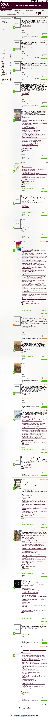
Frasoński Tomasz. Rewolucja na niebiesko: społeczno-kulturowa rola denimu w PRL (34, 256)
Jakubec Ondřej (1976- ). (26, 653)
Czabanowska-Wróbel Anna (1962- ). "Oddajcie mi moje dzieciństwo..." (32, 141)
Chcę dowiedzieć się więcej (20, 716)
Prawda (26, 181)
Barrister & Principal (26, 650)
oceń (47, 18)
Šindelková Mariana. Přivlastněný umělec (28, 679)
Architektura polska (25, 566)
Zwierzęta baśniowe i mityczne (40, 442)
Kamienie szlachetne (27, 303)
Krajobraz (23, 517)
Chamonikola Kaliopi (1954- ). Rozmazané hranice (29, 657)
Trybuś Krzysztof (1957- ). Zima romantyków (28, 128)
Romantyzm (33, 517)
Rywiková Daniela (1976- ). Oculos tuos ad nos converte (30, 678)
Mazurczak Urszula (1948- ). (27, 92)
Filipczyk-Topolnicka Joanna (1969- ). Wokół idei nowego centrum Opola (32, 544)
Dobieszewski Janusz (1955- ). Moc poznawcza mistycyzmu (31, 590)
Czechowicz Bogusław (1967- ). (27, 537)
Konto (19, 1)
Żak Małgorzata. (25, 93)
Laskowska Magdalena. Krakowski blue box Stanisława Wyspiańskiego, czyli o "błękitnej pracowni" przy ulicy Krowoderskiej (33, 271)
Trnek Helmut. (25, 394)
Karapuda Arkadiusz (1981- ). (27, 587)
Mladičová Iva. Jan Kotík (25, 673)
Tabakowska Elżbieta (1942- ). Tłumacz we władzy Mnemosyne (31, 146)
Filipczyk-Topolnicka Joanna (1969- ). (28, 538)
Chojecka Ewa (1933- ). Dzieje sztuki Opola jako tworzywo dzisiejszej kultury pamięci (34, 542)
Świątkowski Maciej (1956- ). (27, 496)
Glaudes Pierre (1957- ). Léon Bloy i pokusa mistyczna (30, 593)
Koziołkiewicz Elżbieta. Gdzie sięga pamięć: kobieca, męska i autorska (32, 132)
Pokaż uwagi (23, 32)
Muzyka (28, 467)
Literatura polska (31, 28)
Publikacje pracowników (29, 10)
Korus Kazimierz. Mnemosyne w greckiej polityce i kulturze (30, 119)
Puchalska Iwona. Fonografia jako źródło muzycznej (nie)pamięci (31, 140)
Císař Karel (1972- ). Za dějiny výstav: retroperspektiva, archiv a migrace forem (33, 659)
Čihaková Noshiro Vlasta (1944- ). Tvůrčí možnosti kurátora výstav (32, 658)
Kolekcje (14, 14)
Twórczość (32, 181)
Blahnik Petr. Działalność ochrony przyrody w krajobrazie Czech (31, 507)
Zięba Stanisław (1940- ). (25, 94)
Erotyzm (23, 229)
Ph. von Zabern (28, 391)
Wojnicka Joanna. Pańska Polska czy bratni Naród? (29, 137)
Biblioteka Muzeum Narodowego (6, 10)
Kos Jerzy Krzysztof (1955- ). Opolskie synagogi (29, 552)
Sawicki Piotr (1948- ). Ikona (26, 603)
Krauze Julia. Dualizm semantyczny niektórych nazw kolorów (31, 263)
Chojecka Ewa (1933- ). (26, 349)
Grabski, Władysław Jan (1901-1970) (34, 609)
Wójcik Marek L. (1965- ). (26, 417)
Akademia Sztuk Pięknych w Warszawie (30, 584)
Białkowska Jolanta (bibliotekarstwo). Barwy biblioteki (30, 249)
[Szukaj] (40, 13)
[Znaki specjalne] (40, 14)
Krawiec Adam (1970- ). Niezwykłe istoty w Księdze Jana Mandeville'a (32, 422)
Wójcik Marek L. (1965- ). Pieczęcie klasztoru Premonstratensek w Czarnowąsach (34, 564)
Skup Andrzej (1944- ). (26, 499)
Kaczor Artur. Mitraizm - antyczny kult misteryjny (29, 595)
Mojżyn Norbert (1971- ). (26, 248)
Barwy (23, 303)
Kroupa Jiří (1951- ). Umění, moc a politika (28, 669)
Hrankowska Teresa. (26, 227)
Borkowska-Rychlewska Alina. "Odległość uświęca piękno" (30, 133)
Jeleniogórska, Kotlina (42, 517)
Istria (27, 632)
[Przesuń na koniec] (47, 17)
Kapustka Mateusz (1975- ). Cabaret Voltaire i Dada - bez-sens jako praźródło (33, 169)
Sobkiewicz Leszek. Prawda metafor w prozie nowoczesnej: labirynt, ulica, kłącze (34, 177)
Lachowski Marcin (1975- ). (27, 327)
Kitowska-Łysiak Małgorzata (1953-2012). (29, 326)
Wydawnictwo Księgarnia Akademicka (29, 414)
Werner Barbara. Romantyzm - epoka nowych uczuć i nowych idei (31, 500)
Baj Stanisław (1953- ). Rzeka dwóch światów (28, 589)
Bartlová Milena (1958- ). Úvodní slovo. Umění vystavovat (30, 654)
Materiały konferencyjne (25, 150)
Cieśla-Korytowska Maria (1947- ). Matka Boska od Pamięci (31, 130)
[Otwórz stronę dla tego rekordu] (17, 115)
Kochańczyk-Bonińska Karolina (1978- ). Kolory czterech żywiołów (31, 260)
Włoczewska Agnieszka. (26, 588)
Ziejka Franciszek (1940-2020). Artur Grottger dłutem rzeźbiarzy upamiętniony (33, 134)
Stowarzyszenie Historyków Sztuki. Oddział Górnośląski (32, 346)
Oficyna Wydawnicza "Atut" (28, 44)
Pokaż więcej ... (3, 59)
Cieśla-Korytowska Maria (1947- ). (28, 117)
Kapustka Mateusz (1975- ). (27, 167)
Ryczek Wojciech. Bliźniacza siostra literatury (28, 122)
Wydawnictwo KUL (26, 90)
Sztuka (35, 28)
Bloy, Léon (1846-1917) (25, 609)
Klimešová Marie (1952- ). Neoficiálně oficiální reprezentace (31, 664)
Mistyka (30, 611)
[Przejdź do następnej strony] (45, 17)
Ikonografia (27, 442)
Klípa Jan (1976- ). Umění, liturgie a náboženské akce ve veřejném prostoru (33, 665)
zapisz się (44, 338)
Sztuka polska (31, 330)
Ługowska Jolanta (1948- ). (27, 25)
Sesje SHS (42, 10)
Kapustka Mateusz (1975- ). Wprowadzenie (28, 170)
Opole (34, 566)
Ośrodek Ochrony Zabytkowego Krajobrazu (31, 487)
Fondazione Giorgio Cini (27, 628)
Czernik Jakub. (25, 118)
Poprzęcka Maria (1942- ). (26, 328)
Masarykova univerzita (42, 650)
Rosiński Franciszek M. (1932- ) (26, 26)
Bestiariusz (23, 442)
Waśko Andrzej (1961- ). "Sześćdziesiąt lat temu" (29, 136)
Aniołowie (23, 28)
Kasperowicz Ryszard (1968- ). (27, 325)
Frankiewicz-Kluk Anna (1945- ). (27, 497)
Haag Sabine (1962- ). (26, 393)
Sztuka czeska (27, 690)
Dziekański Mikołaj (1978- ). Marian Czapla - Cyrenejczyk (30, 592)
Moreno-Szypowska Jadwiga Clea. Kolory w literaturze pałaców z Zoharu (33, 278)
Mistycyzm (27, 611)
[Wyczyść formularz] (38, 14)
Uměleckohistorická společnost (34, 650)
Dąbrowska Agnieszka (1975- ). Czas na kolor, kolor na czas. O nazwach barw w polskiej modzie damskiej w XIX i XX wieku (34, 254)
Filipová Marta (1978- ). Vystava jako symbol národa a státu (31, 660)
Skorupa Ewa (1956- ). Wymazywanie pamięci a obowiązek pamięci (32, 135)
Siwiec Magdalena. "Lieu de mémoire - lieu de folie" (29, 131)
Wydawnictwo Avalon (27, 113)
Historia (12, 1)
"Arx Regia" (26, 223)
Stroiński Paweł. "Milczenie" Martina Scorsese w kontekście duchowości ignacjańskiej (34, 604)
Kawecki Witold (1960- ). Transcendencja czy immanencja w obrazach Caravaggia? (34, 596)
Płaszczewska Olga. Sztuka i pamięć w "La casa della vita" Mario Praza (32, 139)
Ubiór (38, 303)
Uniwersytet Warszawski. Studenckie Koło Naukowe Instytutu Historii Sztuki (36, 461)
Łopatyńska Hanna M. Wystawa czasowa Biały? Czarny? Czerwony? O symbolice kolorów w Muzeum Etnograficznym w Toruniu (34, 272)
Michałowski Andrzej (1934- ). (27, 495)
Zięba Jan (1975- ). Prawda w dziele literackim (29, 179)
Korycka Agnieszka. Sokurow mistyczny (28, 598)
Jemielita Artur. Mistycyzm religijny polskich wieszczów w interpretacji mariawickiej (34, 594)
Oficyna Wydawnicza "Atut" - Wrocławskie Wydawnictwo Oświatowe (34, 22)
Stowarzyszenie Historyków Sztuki (34, 223)
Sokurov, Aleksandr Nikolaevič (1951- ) (41, 610)
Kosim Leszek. (24, 498)
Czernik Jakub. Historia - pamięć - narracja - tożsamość (30, 145)
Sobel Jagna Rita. (25, 416)
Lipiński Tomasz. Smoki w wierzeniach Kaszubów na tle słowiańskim (32, 425)
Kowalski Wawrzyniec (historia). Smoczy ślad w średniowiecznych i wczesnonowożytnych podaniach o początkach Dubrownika (32, 421)
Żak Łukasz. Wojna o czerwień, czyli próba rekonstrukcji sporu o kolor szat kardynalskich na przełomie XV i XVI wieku (33, 301)
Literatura (26, 28)
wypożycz (44, 58)
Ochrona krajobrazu (28, 517)
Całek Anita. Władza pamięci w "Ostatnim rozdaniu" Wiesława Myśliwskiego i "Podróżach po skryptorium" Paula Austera (33, 144)
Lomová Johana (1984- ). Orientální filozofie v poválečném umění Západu (33, 670)
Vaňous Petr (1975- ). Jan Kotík (26, 685)
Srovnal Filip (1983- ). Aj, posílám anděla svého (29, 680)
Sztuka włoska (24, 632)
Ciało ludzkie (24, 330)
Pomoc (16, 1)
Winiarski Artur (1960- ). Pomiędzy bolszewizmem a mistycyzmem (31, 607)
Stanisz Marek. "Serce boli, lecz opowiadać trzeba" (29, 127)
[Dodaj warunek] (38, 13)
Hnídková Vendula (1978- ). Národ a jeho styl (28, 662)
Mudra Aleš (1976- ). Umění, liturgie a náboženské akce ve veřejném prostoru (33, 674)
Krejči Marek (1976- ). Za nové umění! (27, 668)
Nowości (8, 1)
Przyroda (23, 351)
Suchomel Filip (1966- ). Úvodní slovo (27, 683)
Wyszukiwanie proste (10, 14)
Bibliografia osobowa (18, 10)
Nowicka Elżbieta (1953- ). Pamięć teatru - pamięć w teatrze (31, 126)
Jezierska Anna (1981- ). (26, 464)
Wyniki (4, 1)
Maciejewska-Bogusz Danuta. (27, 465)
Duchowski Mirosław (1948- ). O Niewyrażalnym (29, 591)
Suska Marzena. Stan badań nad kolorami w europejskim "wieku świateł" (32, 293)
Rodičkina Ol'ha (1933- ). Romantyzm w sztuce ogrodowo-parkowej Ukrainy (33, 503)
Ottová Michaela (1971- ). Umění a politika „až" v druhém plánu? (31, 675)
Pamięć (28, 148)
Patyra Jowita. (25, 205)
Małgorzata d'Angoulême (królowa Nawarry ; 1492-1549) (33, 610)
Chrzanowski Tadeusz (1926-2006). (27, 226)
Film (22, 148)
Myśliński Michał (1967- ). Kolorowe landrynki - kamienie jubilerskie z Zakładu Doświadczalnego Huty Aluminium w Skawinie (33, 279)
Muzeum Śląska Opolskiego (27, 535)
